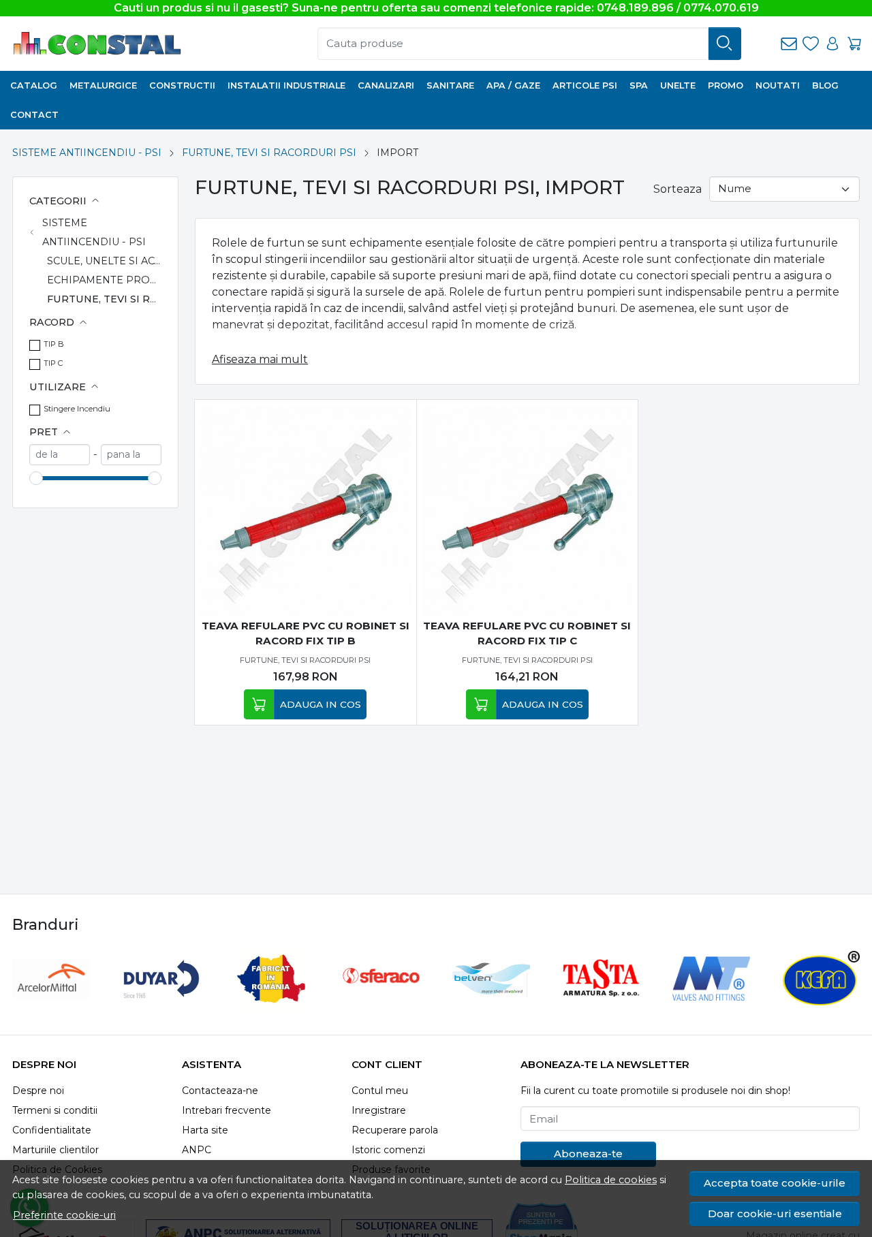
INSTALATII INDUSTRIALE (286, 85)
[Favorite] (811, 43)
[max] (131, 454)
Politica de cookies (611, 1180)
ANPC (196, 1150)
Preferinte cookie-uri (64, 1215)
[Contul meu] (832, 43)
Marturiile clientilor (55, 1150)
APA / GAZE (513, 85)
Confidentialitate (51, 1130)
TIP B (54, 344)
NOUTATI (778, 85)
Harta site (205, 1130)
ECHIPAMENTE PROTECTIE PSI (126, 280)
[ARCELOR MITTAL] (51, 1004)
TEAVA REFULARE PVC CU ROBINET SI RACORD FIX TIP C (527, 633)
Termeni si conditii (54, 1110)
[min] (59, 454)
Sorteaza (677, 189)
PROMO (725, 85)
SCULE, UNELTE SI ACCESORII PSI (132, 261)
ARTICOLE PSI (584, 85)
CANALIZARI (386, 85)
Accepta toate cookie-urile (774, 1182)
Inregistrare (379, 1110)
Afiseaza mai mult (260, 359)
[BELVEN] (491, 1004)
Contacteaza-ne (220, 1090)
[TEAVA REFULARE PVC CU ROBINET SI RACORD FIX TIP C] (527, 510)
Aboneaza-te (588, 1153)
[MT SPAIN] (711, 1004)
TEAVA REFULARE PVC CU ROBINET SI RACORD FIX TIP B (305, 633)
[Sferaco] (381, 1004)
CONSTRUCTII (182, 85)
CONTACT (34, 115)
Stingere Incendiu (77, 408)
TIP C (53, 363)
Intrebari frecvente (226, 1110)
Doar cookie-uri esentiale (775, 1213)
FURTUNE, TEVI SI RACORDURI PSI (269, 152)
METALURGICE (103, 85)
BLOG (825, 85)
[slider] (36, 478)
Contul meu (380, 1090)
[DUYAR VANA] (161, 1004)
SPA (638, 85)
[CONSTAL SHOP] (139, 43)
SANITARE (450, 85)
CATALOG (33, 85)
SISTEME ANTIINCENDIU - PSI (86, 152)
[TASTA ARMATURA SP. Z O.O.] (601, 1004)
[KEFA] (821, 1004)
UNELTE (678, 85)
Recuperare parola (395, 1130)
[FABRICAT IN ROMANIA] (271, 1004)
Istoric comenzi (388, 1150)
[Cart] (854, 43)
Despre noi (38, 1090)
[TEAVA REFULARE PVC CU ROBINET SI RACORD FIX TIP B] (305, 510)
